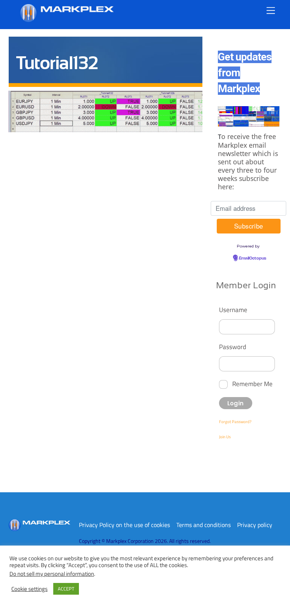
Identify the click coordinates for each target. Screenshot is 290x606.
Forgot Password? (235, 422)
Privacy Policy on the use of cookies (124, 524)
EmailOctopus (252, 258)
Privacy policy (254, 524)
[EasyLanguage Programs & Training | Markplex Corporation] (66, 19)
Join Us (225, 437)
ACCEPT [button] (66, 588)
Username (233, 309)
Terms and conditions (203, 524)
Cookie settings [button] (29, 589)
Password (232, 346)
